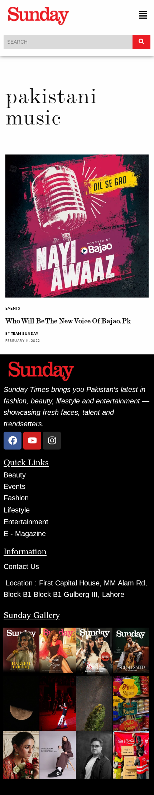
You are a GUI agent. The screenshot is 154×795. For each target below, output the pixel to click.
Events (12, 308)
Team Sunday (25, 333)
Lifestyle (17, 510)
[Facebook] (12, 441)
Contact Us (21, 566)
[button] (143, 15)
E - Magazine (25, 534)
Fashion (16, 498)
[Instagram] (52, 441)
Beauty (15, 475)
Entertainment (26, 522)
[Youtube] (32, 441)
